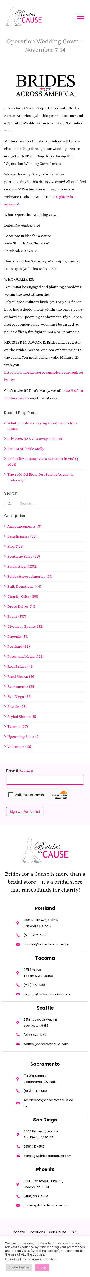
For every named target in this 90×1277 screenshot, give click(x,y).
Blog (11, 546)
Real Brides (16, 666)
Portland (14, 646)
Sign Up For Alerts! (25, 812)
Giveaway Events (21, 626)
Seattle (13, 706)
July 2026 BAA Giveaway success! (35, 439)
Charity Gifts (18, 596)
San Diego (15, 696)
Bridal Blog (16, 566)
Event (12, 616)
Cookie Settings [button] (19, 1267)
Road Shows (17, 676)
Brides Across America (26, 576)
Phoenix (14, 636)
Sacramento (17, 686)
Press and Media (21, 656)
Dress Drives (18, 606)
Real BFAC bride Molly (25, 449)
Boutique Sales (19, 556)
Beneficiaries (18, 536)
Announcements (21, 526)
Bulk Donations (20, 586)
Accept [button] (42, 1267)
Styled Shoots (19, 716)
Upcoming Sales (20, 736)
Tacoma (14, 726)
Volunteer (15, 746)
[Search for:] (51, 503)
